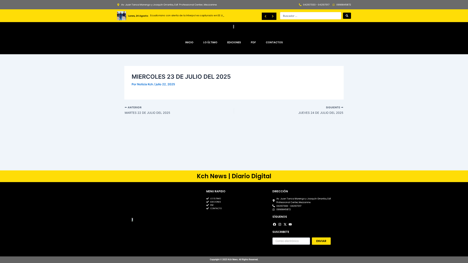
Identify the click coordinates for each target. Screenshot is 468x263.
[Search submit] (347, 16)
